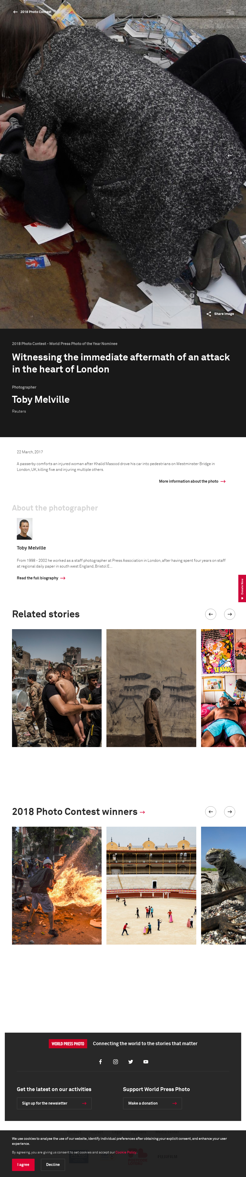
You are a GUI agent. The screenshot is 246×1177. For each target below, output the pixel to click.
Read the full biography (37, 578)
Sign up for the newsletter (44, 1103)
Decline (53, 1165)
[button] (210, 614)
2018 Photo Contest (35, 12)
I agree (23, 1165)
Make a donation (143, 1103)
